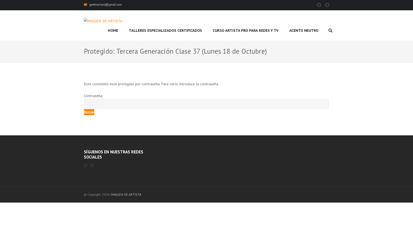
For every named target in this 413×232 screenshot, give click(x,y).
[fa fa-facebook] (319, 5)
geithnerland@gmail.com (105, 4)
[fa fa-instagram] (327, 5)
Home (113, 30)
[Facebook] (85, 165)
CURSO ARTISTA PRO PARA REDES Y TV (246, 30)
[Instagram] (92, 165)
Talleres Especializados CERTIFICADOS (165, 30)
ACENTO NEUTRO (303, 30)
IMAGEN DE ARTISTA (126, 194)
